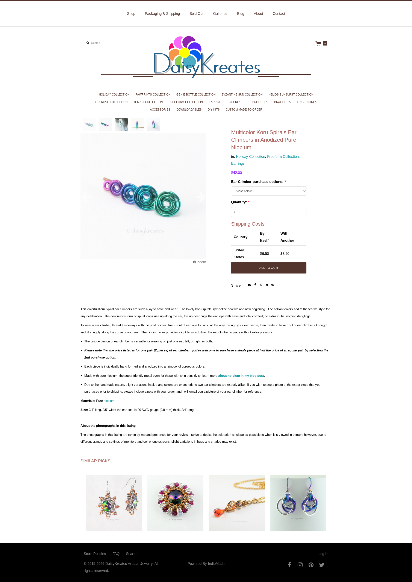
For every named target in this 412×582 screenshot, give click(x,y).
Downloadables (189, 109)
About (258, 14)
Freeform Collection (186, 102)
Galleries (220, 14)
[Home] (206, 57)
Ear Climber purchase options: (258, 182)
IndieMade (216, 564)
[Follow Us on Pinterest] (311, 564)
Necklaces (237, 102)
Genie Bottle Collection (195, 94)
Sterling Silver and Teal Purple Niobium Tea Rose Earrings (298, 514)
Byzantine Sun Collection (241, 94)
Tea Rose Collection (111, 102)
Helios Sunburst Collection (290, 94)
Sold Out (196, 14)
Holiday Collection (114, 94)
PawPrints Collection (152, 94)
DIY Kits (214, 109)
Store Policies (95, 554)
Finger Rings (307, 102)
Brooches (260, 102)
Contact (279, 14)
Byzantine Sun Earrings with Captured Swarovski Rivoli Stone (114, 514)
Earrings (216, 102)
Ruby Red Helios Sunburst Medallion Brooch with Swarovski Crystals (175, 511)
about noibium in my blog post (241, 375)
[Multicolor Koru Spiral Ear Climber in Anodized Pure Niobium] (143, 199)
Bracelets (282, 102)
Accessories (160, 109)
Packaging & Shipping (162, 14)
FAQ (116, 554)
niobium (109, 401)
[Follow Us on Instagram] (300, 564)
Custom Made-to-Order (244, 109)
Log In (323, 554)
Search (131, 554)
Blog (240, 14)
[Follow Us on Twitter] (321, 564)
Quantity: (240, 202)
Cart (318, 43)
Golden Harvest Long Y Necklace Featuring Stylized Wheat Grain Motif (236, 511)
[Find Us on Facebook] (289, 564)
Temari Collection (148, 102)
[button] (89, 196)
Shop (131, 14)
